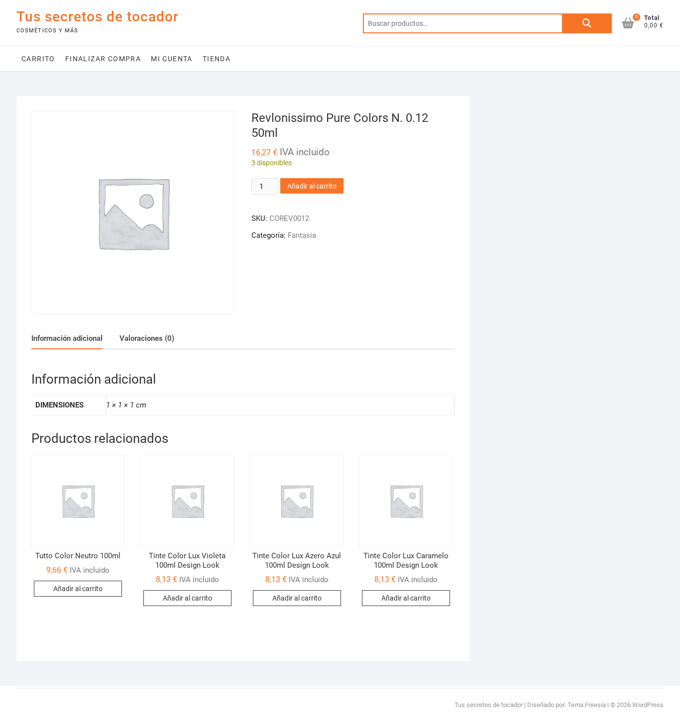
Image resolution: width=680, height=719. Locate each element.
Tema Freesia (586, 705)
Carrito (38, 59)
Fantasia (302, 235)
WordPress (648, 705)
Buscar (587, 23)
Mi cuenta (172, 59)
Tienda (216, 59)
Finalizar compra (103, 59)
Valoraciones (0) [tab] (146, 338)
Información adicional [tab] (67, 338)
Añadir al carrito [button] (78, 589)
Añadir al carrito (312, 186)
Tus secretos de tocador (97, 16)
